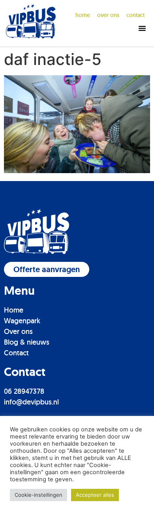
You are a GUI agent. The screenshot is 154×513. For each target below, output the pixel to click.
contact (135, 15)
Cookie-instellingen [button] (38, 495)
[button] (142, 28)
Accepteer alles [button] (95, 495)
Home (82, 15)
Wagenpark (22, 320)
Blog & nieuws (26, 342)
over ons (108, 15)
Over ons (18, 331)
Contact (16, 352)
